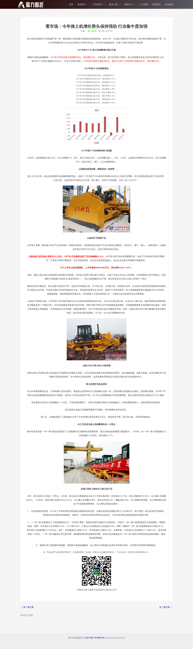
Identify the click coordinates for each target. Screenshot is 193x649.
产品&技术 (97, 4)
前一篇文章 (27, 607)
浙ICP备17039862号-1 (95, 637)
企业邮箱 (169, 4)
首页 (71, 4)
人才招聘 (144, 4)
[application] (87, 4)
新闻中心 (128, 4)
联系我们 (156, 4)
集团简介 (81, 4)
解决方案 (113, 4)
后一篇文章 (165, 607)
